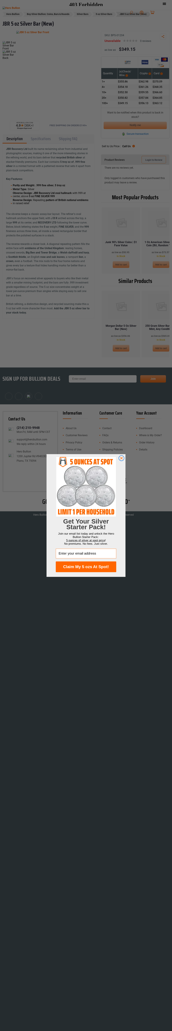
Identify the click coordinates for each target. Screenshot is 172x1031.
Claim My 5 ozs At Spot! (86, 566)
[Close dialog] (121, 458)
